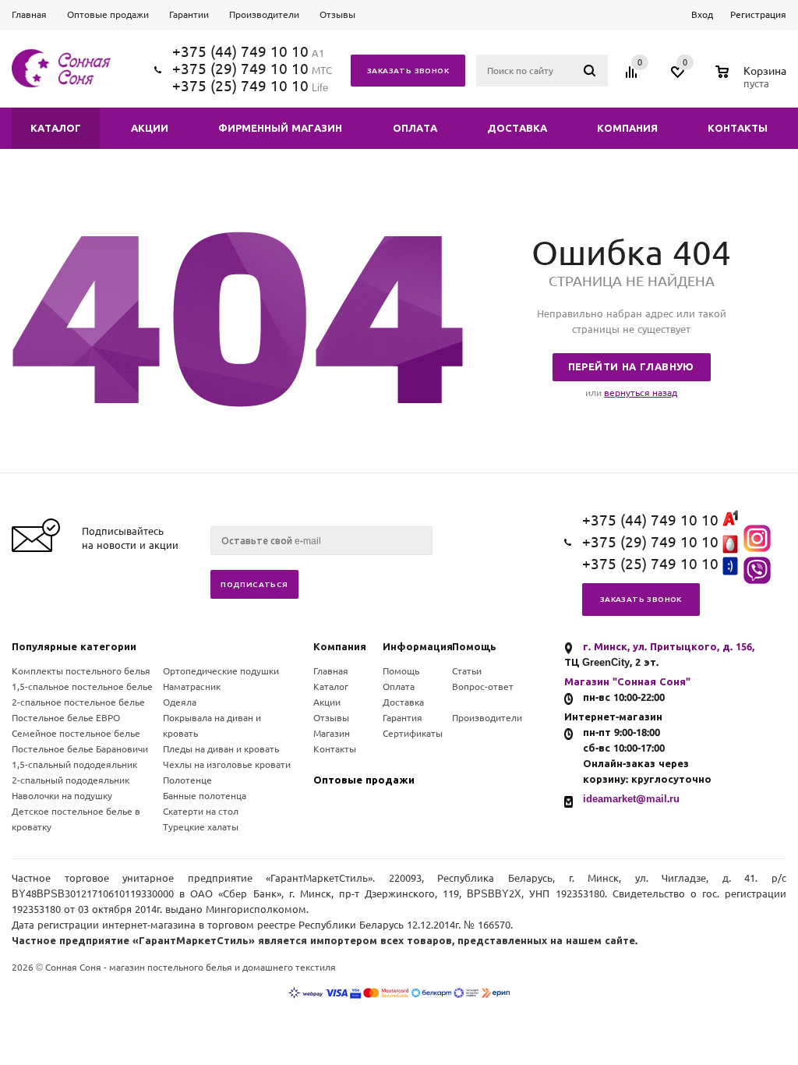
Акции (327, 702)
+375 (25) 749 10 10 (240, 86)
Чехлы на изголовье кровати (227, 764)
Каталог (330, 686)
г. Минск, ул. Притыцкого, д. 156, (668, 647)
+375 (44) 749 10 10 (240, 52)
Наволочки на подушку (62, 796)
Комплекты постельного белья (81, 671)
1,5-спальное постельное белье (82, 686)
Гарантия (402, 718)
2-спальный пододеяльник (70, 780)
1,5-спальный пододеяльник (74, 764)
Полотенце (187, 780)
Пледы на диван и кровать (221, 749)
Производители (487, 718)
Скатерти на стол (200, 811)
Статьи (467, 671)
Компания (339, 647)
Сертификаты (413, 733)
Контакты (334, 749)
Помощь (474, 647)
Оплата (399, 686)
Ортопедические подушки (221, 671)
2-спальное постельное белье (78, 702)
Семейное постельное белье (76, 733)
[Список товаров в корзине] (753, 82)
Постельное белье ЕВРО (66, 718)
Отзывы (331, 718)
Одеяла (179, 702)
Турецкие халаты (200, 827)
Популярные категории (74, 647)
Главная (330, 671)
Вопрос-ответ (483, 686)
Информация (418, 647)
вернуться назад (640, 392)
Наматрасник (192, 686)
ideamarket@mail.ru (631, 799)
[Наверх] (722, 467)
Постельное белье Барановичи (80, 749)
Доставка (403, 702)
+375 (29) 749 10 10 (240, 69)
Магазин (331, 733)
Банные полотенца (204, 796)
